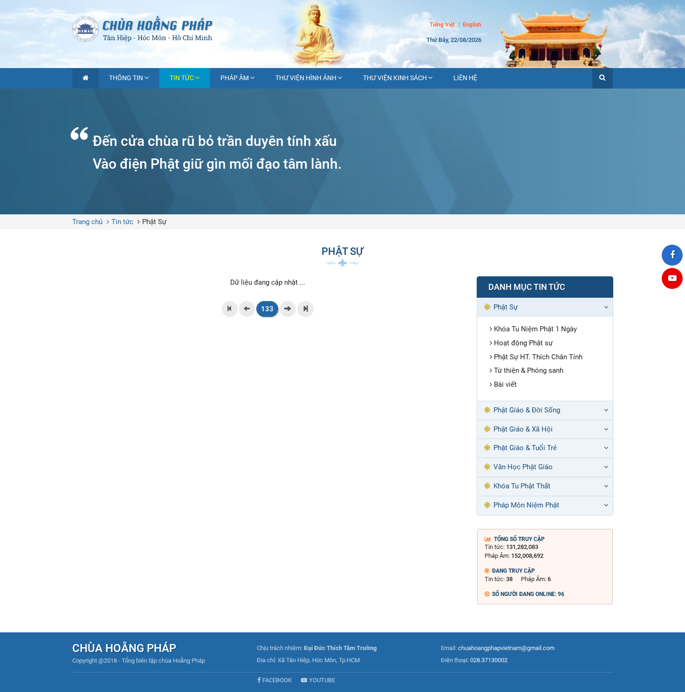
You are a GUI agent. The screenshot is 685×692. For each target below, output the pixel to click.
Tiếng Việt (442, 24)
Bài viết (505, 384)
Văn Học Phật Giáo (523, 467)
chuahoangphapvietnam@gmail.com (506, 647)
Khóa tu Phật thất (521, 486)
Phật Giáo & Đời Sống (526, 410)
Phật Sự (154, 222)
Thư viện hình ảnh (305, 78)
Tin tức (182, 78)
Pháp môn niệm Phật (526, 505)
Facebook (277, 680)
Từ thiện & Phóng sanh (528, 370)
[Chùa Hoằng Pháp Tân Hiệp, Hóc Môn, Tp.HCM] (342, 28)
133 (267, 309)
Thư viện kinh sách (395, 78)
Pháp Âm (234, 78)
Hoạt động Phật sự (523, 343)
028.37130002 (488, 660)
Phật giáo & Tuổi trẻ (525, 448)
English (472, 25)
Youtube (322, 680)
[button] (602, 78)
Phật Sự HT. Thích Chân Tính (538, 357)
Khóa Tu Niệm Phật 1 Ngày (535, 329)
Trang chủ (87, 222)
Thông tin (126, 78)
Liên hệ (465, 78)
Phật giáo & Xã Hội (523, 429)
